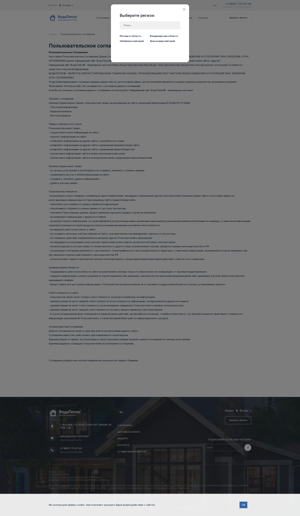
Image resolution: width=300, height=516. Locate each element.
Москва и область (130, 36)
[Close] (184, 9)
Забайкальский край (132, 41)
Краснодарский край (162, 41)
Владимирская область (164, 36)
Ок (243, 504)
